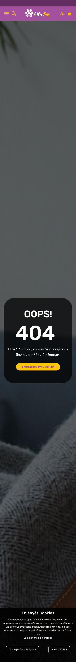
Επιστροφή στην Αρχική (38, 367)
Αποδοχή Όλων (59, 649)
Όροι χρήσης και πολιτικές (37, 638)
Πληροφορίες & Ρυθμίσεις (22, 649)
